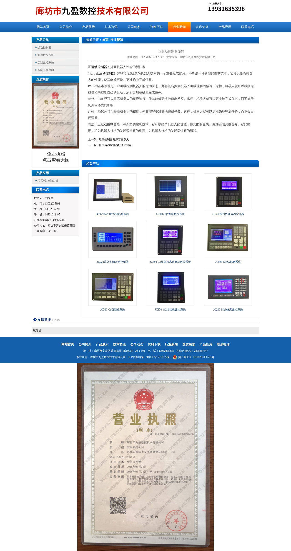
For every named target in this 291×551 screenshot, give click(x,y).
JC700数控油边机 (48, 180)
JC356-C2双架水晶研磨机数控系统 (170, 261)
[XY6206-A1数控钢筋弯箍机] (112, 208)
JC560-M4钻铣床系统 (228, 261)
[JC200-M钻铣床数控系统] (228, 303)
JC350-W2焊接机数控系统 (170, 309)
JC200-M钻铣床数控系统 (228, 309)
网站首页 (43, 27)
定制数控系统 (46, 62)
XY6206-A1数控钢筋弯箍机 (112, 214)
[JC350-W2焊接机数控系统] (170, 303)
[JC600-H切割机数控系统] (170, 208)
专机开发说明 (46, 70)
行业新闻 (179, 27)
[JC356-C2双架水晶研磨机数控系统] (170, 255)
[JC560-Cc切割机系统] (112, 303)
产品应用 (224, 27)
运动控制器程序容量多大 (114, 139)
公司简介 (65, 27)
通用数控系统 (46, 55)
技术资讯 (111, 27)
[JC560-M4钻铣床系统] (228, 255)
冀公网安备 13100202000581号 (196, 357)
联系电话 (247, 27)
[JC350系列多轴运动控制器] (228, 208)
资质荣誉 (202, 27)
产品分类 (42, 40)
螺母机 (37, 330)
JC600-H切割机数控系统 (170, 214)
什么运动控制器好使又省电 (115, 145)
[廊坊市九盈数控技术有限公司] (99, 11)
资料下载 (156, 27)
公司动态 (134, 27)
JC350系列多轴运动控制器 (228, 214)
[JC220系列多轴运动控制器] (112, 255)
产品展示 (88, 27)
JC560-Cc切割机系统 (112, 309)
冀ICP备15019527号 (158, 357)
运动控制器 (44, 47)
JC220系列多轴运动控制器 (112, 261)
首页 (105, 40)
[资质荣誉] (56, 166)
